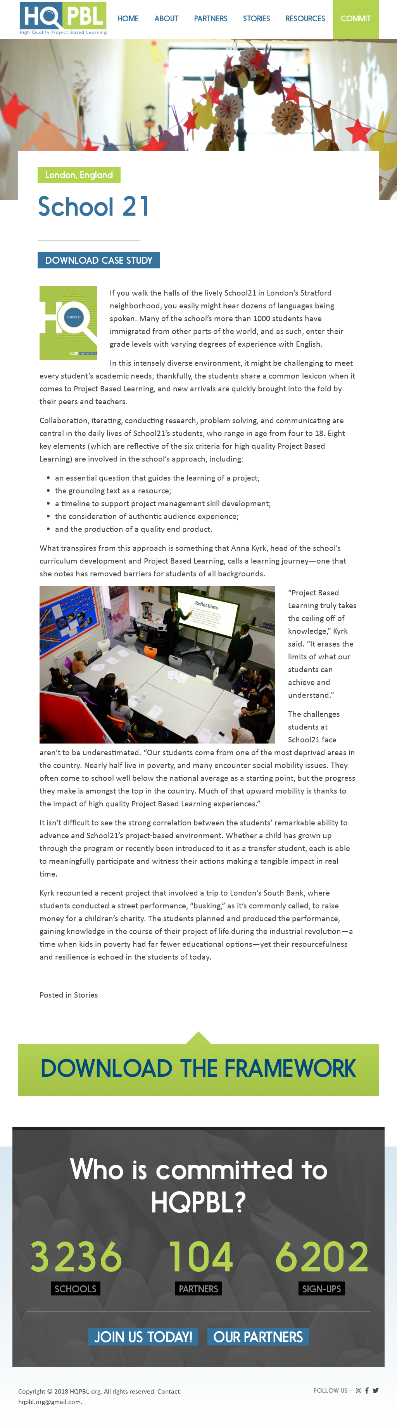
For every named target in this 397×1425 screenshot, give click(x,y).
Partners (211, 19)
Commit (356, 19)
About (166, 19)
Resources (305, 19)
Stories (256, 19)
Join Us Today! (143, 1338)
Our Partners (258, 1338)
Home (128, 19)
